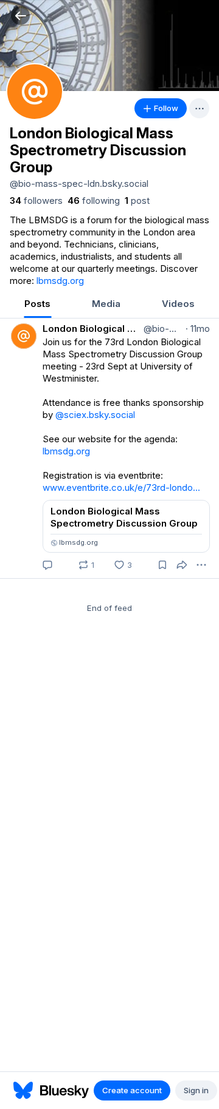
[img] (109, 45)
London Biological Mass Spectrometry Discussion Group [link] (92, 328)
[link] (36, 201)
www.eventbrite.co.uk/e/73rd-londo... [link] (121, 487)
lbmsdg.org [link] (60, 280)
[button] (20, 15)
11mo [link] (198, 328)
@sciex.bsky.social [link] (95, 414)
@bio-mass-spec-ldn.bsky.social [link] (162, 328)
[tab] (37, 305)
